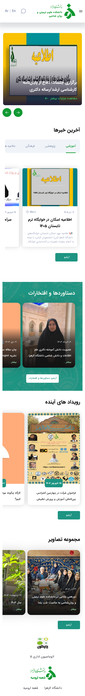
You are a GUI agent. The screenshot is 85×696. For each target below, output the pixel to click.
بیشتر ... (67, 362)
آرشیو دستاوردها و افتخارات (43, 378)
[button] (18, 112)
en (14, 11)
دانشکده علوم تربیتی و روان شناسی (49, 14)
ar (6, 11)
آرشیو (66, 257)
